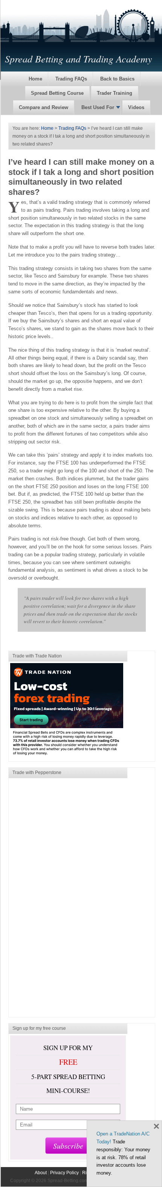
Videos (136, 107)
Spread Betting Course (57, 93)
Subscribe (68, 1146)
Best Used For (97, 107)
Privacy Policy (64, 1172)
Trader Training (114, 93)
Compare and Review (43, 107)
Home (35, 79)
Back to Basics (117, 79)
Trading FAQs (71, 79)
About (41, 1172)
